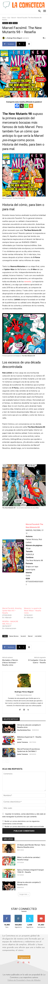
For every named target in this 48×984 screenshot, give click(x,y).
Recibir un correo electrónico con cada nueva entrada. (24, 826)
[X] (22, 106)
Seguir (18, 916)
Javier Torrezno (22, 742)
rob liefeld (38, 636)
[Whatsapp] (26, 106)
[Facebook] (17, 106)
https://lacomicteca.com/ (24, 695)
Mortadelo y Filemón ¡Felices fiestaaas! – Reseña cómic (10, 662)
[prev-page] (3, 760)
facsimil (23, 636)
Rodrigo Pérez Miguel (14, 38)
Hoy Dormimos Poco (24, 730)
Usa (8, 18)
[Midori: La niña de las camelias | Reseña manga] (8, 860)
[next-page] (7, 760)
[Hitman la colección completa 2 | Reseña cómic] (8, 728)
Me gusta (6, 916)
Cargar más (23, 894)
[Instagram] (24, 709)
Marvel (13, 18)
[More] (29, 44)
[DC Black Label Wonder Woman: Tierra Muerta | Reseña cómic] (8, 848)
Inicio (4, 18)
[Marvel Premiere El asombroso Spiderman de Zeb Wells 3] (8, 752)
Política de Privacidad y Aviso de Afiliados (24, 980)
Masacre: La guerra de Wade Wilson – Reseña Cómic (32, 610)
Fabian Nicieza (13, 636)
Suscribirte (41, 916)
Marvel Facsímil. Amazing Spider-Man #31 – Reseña (12, 610)
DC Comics (6, 732)
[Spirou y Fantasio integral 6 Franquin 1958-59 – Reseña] (8, 873)
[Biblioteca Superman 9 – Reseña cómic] (8, 740)
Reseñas (5, 23)
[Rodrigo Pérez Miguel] (3, 38)
